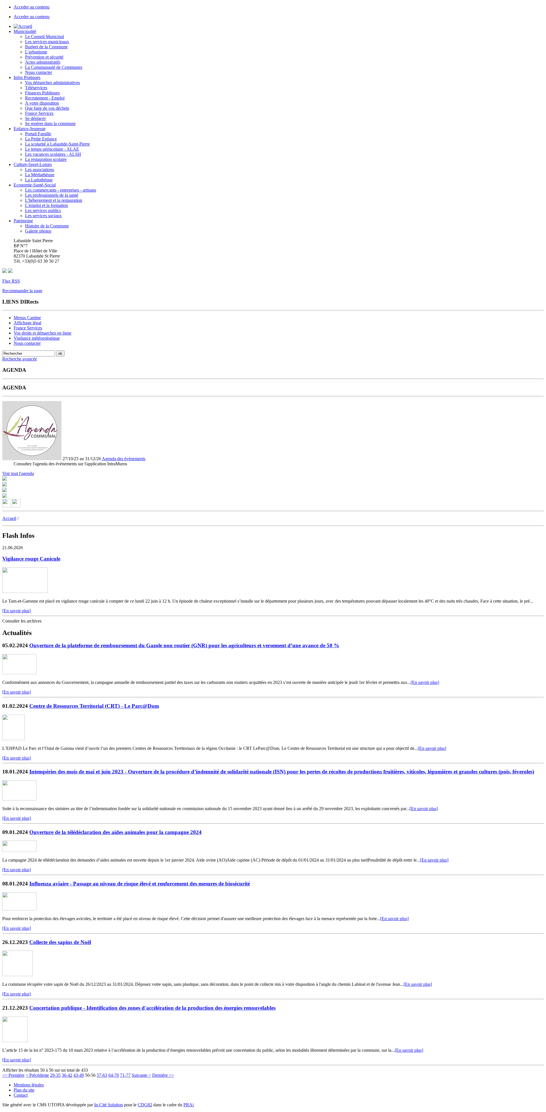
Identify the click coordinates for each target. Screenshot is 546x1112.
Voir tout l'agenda (18, 473)
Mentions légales (29, 1084)
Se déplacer (35, 118)
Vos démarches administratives (52, 82)
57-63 (102, 1075)
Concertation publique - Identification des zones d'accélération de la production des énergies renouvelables (152, 1008)
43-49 (78, 1075)
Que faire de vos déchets (47, 108)
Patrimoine (23, 220)
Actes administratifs (42, 62)
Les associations (39, 169)
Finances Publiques (42, 92)
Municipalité (25, 31)
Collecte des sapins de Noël (60, 942)
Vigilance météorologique (37, 338)
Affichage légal (27, 322)
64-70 (113, 1075)
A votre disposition (42, 103)
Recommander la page (22, 290)
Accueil (9, 518)
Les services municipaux (47, 41)
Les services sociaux (43, 215)
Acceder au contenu (31, 7)
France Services (39, 113)
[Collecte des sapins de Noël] (17, 974)
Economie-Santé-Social (35, 184)
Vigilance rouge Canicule (31, 559)
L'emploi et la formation (46, 205)
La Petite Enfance (41, 138)
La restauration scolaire (46, 159)
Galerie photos (38, 231)
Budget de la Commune (46, 46)
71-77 (125, 1075)
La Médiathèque (39, 174)
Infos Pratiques (27, 77)
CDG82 (145, 1104)
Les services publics (43, 210)
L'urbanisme (36, 51)
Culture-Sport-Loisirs (33, 164)
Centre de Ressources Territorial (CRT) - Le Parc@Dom (94, 706)
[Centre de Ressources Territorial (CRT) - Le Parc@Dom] (13, 738)
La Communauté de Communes (53, 67)
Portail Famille (38, 133)
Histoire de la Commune (47, 225)
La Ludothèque (39, 179)
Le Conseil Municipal (44, 36)
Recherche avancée (19, 358)
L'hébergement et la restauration (53, 200)
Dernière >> (163, 1075)
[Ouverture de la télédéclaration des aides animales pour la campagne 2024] (19, 850)
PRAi (188, 1104)
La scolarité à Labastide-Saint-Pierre (57, 144)
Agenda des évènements (123, 458)
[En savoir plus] (16, 610)
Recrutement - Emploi (45, 98)
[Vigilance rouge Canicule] (25, 591)
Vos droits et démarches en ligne (42, 333)
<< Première (13, 1075)
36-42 (67, 1075)
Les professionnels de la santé (51, 195)
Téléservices (36, 87)
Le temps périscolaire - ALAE (52, 149)
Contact (21, 1095)
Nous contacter (38, 72)
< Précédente (37, 1075)
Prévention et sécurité (44, 57)
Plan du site (24, 1090)
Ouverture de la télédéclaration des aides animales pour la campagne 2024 (115, 832)
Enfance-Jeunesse (30, 128)
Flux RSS (11, 281)
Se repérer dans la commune (50, 123)
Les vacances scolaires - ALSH (53, 154)
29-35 (55, 1075)
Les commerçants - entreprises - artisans (60, 190)
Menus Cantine (27, 317)
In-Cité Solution (108, 1104)
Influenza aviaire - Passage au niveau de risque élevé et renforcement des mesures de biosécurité (139, 884)
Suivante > (141, 1075)
